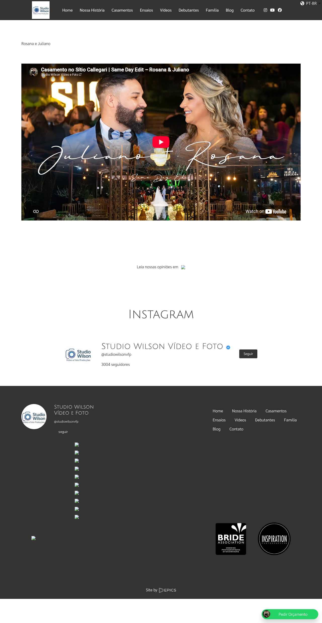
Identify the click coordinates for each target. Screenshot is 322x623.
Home (218, 410)
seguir (63, 431)
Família (290, 419)
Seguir (248, 353)
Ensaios (219, 419)
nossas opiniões (158, 266)
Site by (152, 589)
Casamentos (276, 410)
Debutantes (265, 419)
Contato (236, 428)
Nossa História (244, 410)
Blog (217, 428)
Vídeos (240, 419)
